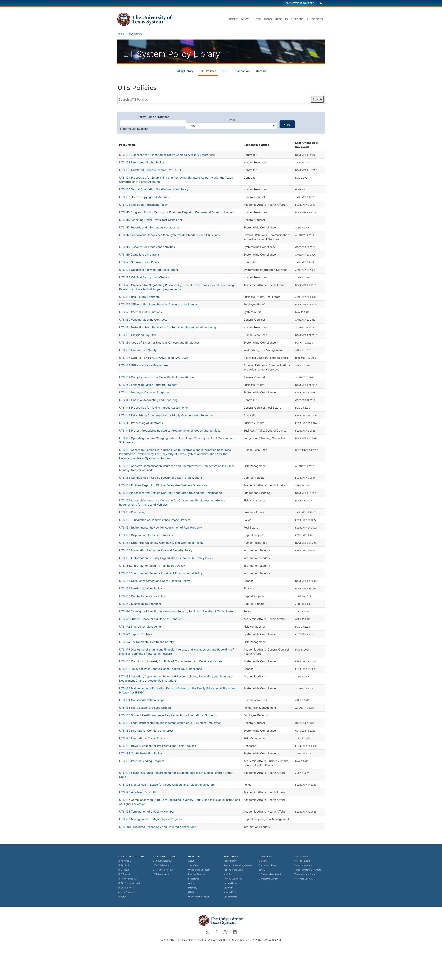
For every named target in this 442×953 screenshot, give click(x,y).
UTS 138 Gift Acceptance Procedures (143, 365)
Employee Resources (300, 3)
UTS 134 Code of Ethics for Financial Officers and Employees (159, 342)
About (233, 19)
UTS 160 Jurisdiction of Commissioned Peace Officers (154, 520)
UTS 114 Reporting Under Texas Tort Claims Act (150, 220)
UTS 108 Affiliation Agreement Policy (143, 204)
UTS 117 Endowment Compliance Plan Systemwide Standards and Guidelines (169, 235)
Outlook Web (198, 896)
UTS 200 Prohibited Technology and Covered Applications (157, 827)
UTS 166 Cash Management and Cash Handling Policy (154, 581)
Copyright (228, 887)
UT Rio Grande (127, 883)
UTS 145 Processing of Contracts (141, 423)
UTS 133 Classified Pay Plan (137, 335)
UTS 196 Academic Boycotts (138, 792)
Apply (287, 124)
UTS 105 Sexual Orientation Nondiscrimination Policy (153, 189)
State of (301, 860)
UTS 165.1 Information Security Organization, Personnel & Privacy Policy (166, 558)
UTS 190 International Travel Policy (142, 738)
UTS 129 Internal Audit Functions (140, 312)
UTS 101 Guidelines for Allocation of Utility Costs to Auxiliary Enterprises (167, 155)
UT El (122, 874)
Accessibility (230, 892)
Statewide (303, 878)
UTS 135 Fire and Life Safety (138, 350)
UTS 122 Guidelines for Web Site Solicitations (149, 269)
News (245, 19)
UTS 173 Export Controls (135, 634)
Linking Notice (231, 883)
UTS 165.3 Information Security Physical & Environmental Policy (161, 573)
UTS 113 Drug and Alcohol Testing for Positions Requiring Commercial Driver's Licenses (176, 212)
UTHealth (162, 869)
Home (120, 33)
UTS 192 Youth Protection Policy (140, 753)
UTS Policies (208, 71)
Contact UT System (268, 878)
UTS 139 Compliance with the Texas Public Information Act (157, 377)
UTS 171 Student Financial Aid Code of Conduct (150, 619)
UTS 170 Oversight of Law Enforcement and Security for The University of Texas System (177, 611)
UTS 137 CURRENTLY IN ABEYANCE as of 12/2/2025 (154, 357)
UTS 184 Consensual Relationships (141, 700)
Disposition (242, 71)
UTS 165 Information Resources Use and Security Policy (155, 550)
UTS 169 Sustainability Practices (140, 603)
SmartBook (193, 865)
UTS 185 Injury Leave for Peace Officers (145, 707)
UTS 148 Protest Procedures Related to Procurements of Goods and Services (169, 430)
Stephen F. (125, 892)
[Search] (321, 3)
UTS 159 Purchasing (132, 512)
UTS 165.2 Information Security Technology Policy (152, 565)
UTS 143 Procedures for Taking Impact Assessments (153, 407)
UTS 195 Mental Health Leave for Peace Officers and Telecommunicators (167, 784)
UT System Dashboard (270, 874)
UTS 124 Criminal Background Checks (144, 277)
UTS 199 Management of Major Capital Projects (150, 819)
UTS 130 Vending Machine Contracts (143, 319)
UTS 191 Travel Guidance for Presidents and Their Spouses (157, 745)
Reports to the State (233, 869)
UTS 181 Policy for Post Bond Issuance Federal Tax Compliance (160, 669)
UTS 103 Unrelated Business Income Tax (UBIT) (150, 170)
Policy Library (134, 33)
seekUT (263, 869)
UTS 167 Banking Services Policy (140, 588)
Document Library (267, 865)
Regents (281, 19)
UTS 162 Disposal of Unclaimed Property (146, 535)
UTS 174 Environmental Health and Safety (146, 642)
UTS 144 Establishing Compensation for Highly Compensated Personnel (166, 415)
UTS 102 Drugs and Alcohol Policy (141, 162)
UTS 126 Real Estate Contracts (139, 297)
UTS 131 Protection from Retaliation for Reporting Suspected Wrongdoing (167, 327)
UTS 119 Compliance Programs (139, 254)
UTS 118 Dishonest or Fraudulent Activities (147, 247)
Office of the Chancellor (199, 869)
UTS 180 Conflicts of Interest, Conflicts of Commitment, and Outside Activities (170, 661)
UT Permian (126, 878)
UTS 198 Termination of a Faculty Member (146, 811)
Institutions (262, 19)
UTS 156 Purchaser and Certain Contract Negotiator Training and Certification (170, 493)
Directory (192, 887)
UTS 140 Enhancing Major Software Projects (148, 385)
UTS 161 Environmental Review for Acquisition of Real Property (160, 527)
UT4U (191, 892)
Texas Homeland (306, 869)
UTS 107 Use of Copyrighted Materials (144, 197)
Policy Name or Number (153, 117)
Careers (263, 860)
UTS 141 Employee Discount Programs (144, 392)
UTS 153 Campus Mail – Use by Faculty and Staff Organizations (161, 477)
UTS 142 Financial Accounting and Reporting (148, 400)
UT (123, 860)
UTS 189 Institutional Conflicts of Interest (146, 730)
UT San (125, 887)
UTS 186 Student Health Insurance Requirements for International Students (168, 715)
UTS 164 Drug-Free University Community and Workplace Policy (161, 542)
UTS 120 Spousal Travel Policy (139, 262)
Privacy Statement (233, 878)
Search (317, 99)
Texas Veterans (304, 874)
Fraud (302, 865)
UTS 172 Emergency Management (141, 626)
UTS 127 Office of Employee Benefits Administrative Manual (158, 304)
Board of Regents (196, 874)
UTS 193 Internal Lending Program (141, 761)
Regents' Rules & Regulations (238, 865)
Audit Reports (230, 874)
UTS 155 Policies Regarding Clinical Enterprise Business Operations (163, 485)
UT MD (161, 874)
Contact (261, 71)
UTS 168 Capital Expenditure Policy (142, 596)
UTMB (161, 865)
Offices (317, 19)
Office (232, 120)
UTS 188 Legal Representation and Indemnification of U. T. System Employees (170, 723)
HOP (225, 71)
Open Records (230, 896)
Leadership (299, 19)
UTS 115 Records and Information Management (150, 227)
